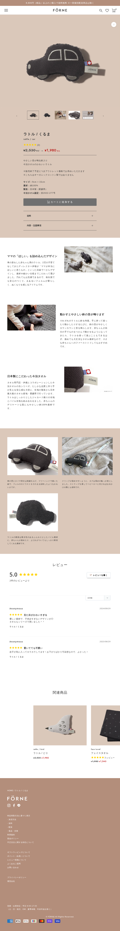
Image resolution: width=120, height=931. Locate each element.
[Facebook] (14, 805)
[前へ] (15, 116)
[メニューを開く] (6, 10)
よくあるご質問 (14, 864)
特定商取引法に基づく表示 (18, 816)
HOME (10, 791)
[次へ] (105, 116)
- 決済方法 (11, 820)
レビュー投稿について (16, 860)
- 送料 (9, 823)
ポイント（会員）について (18, 856)
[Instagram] (8, 805)
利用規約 (11, 835)
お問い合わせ (13, 867)
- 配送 (9, 827)
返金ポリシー (13, 839)
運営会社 (11, 881)
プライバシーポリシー (16, 877)
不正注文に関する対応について (20, 842)
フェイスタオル (99, 753)
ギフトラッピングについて (18, 852)
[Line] (18, 805)
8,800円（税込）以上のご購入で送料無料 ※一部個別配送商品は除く (60, 3)
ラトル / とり (40, 753)
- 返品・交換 (12, 831)
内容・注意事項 (34, 225)
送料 (29, 216)
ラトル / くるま (17, 626)
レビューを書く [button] (100, 575)
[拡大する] (113, 24)
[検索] (100, 10)
